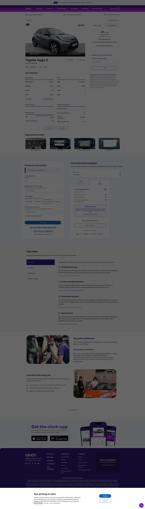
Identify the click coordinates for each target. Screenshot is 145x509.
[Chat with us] (141, 505)
